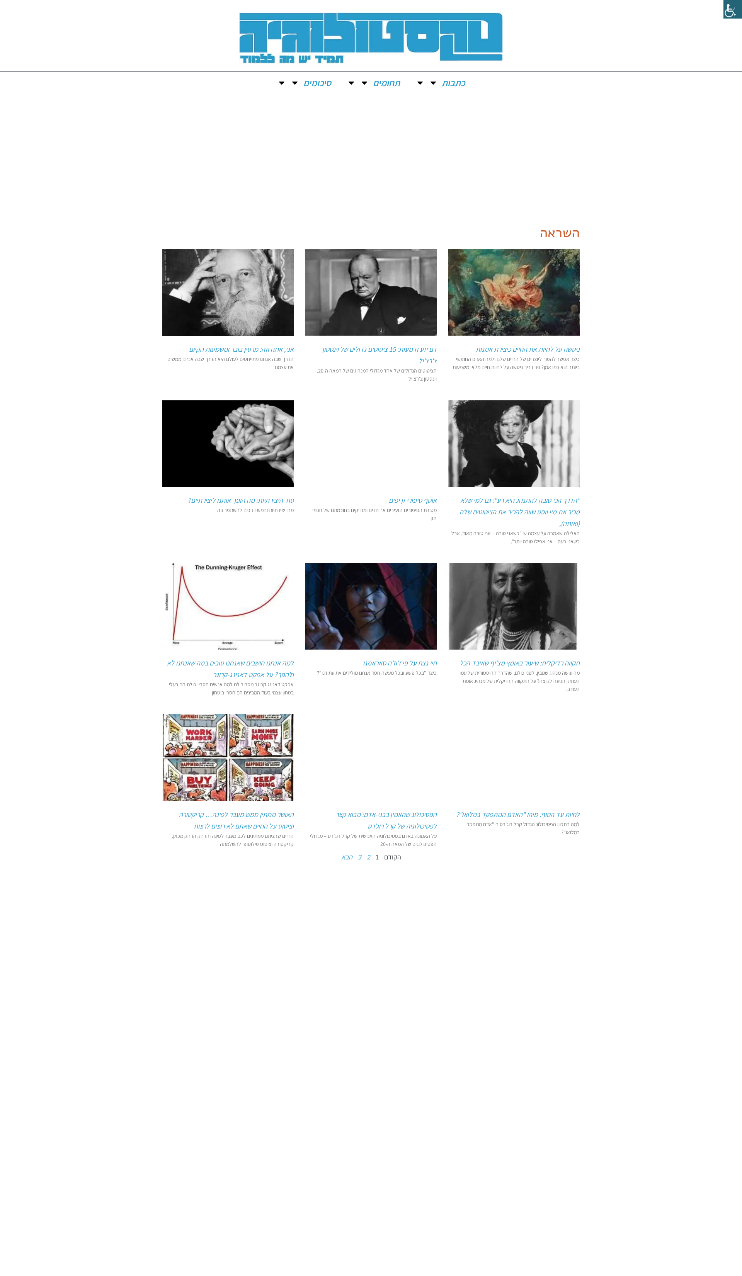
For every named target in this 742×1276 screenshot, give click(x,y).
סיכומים (317, 83)
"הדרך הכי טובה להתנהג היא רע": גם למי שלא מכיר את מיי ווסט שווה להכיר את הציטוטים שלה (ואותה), (519, 512)
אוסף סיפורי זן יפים (413, 500)
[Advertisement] (371, 151)
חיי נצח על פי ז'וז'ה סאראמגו (400, 662)
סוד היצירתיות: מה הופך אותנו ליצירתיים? (241, 500)
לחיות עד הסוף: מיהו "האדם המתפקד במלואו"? (518, 814)
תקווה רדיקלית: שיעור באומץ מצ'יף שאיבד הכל (519, 662)
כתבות (453, 83)
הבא (346, 856)
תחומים (386, 83)
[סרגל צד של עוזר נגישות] (732, 9)
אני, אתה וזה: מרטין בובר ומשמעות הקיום (241, 349)
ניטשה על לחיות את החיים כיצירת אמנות (528, 349)
